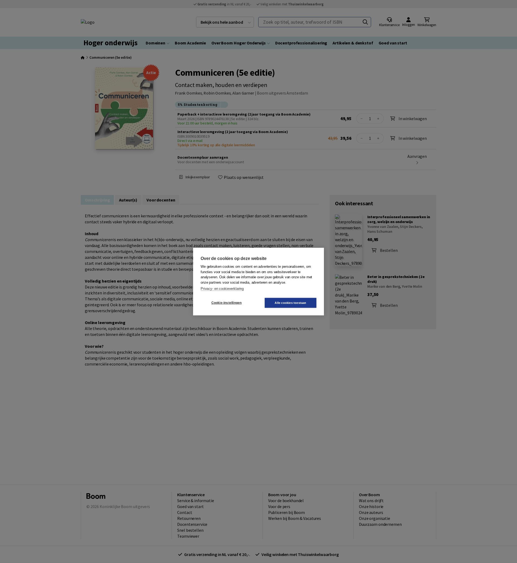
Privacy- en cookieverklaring (222, 289)
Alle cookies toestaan (290, 302)
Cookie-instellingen (226, 303)
